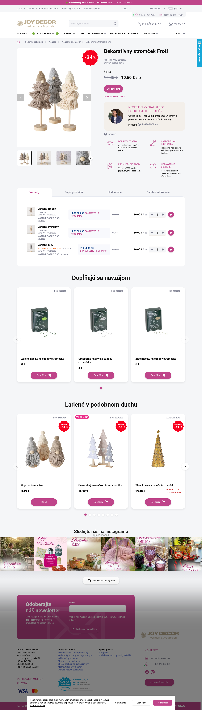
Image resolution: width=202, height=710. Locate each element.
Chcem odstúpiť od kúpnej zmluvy (73, 664)
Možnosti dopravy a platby (70, 667)
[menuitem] (23, 33)
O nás (19, 8)
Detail (44, 502)
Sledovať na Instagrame (104, 580)
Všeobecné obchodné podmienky (73, 652)
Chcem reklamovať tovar (69, 661)
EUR (176, 8)
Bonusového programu (93, 251)
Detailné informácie (113, 97)
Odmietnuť (141, 702)
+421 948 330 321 (161, 664)
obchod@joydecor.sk (160, 658)
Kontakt (30, 8)
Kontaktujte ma (150, 124)
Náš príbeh (104, 652)
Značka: (114, 63)
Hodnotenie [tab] (115, 192)
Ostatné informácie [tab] (158, 192)
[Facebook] (147, 671)
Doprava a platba (92, 8)
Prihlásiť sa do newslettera (84, 629)
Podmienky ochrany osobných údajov (75, 655)
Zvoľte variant (113, 89)
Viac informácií (37, 705)
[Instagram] (153, 671)
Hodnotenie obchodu (48, 8)
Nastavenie (120, 702)
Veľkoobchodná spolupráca (70, 670)
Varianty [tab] (34, 192)
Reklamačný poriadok (68, 658)
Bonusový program (71, 8)
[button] (101, 388)
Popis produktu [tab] (74, 192)
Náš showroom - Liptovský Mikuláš (115, 655)
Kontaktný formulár (159, 682)
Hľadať (114, 24)
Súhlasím (164, 702)
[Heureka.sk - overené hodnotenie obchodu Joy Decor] (75, 684)
